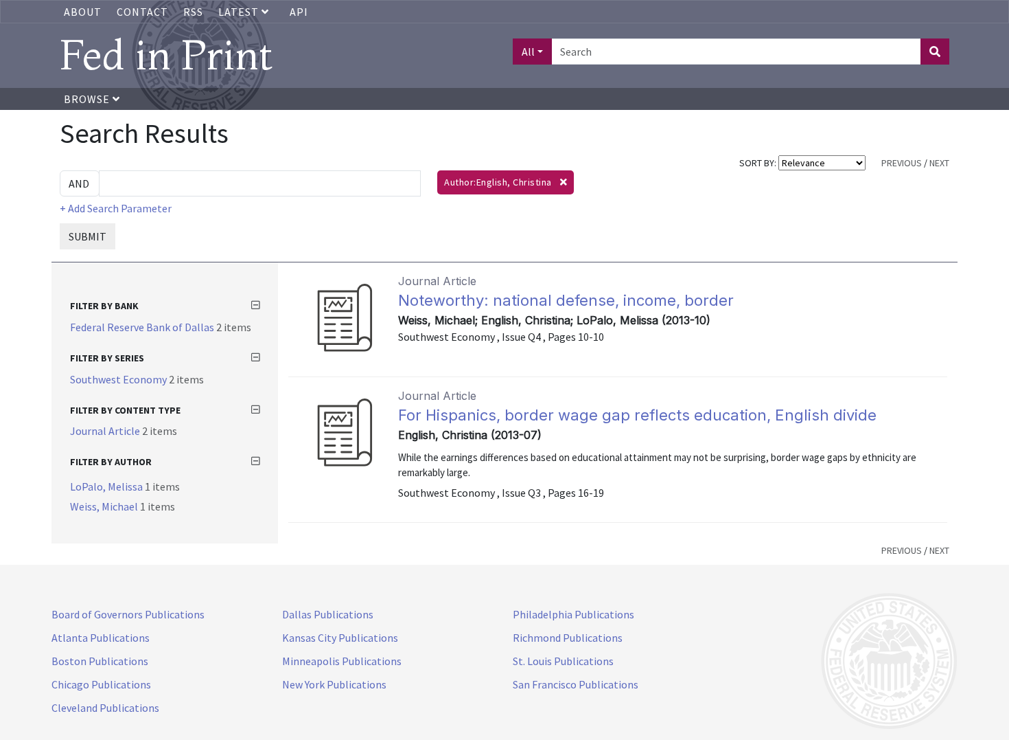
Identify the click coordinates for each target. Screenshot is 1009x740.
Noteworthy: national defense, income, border (566, 300)
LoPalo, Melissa (107, 486)
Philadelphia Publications (573, 614)
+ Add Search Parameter (116, 208)
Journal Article (106, 431)
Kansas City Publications (340, 637)
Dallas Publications (327, 614)
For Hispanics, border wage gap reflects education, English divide (637, 415)
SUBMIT (87, 236)
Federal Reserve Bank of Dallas (143, 327)
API (299, 12)
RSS (193, 12)
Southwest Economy (119, 379)
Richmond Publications (568, 637)
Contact (142, 12)
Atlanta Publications (100, 637)
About (83, 12)
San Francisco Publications (575, 684)
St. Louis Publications (563, 661)
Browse (88, 99)
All (528, 51)
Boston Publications (99, 661)
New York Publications (334, 684)
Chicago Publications (101, 684)
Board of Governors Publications (128, 614)
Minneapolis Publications (342, 661)
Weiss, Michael (105, 506)
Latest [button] (240, 12)
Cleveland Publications (105, 708)
